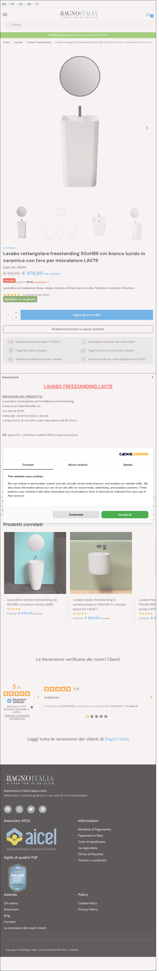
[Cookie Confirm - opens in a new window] (133, 454)
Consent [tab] (28, 464)
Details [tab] (128, 464)
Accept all (125, 514)
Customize (76, 514)
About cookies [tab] (78, 464)
